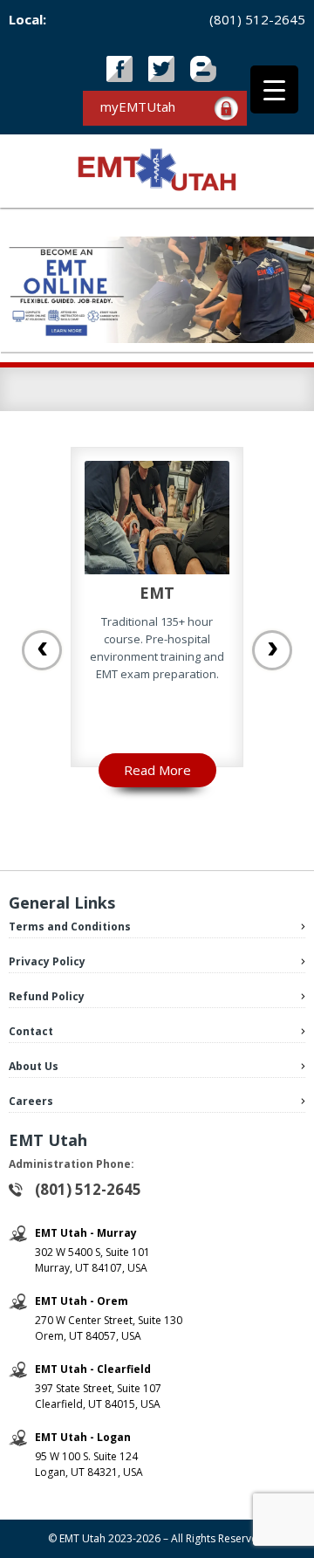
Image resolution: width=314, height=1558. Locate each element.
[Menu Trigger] (274, 89)
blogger (203, 69)
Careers (31, 1101)
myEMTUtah (137, 106)
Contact (31, 1031)
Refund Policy (47, 996)
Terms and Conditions (70, 926)
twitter (161, 69)
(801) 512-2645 (257, 19)
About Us (33, 1066)
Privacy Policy (47, 961)
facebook (119, 69)
